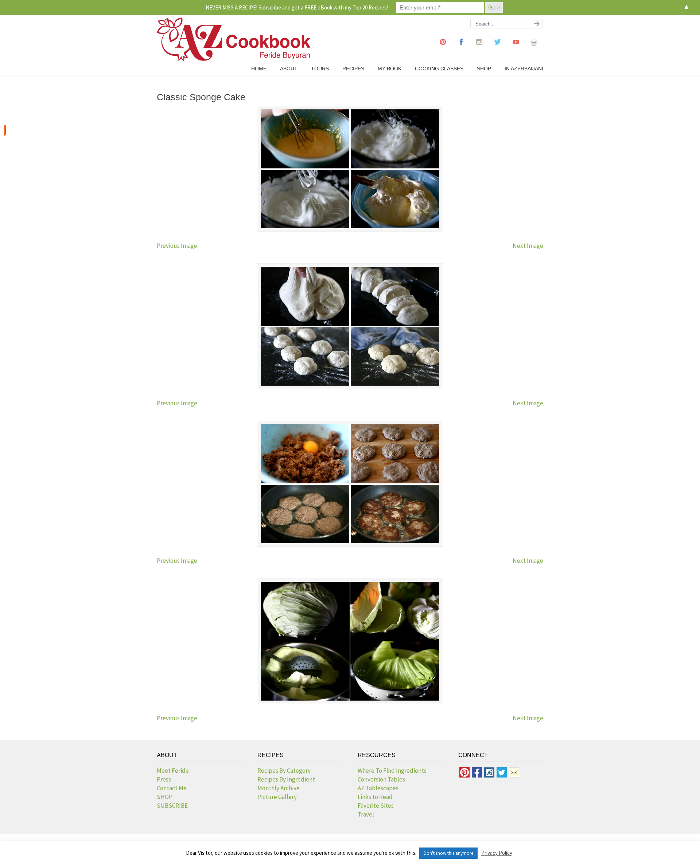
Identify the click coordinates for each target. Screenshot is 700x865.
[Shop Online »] (5, 130)
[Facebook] (461, 49)
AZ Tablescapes (378, 788)
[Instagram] (479, 49)
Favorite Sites (376, 806)
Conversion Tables (381, 779)
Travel (366, 814)
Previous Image (177, 246)
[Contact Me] (534, 49)
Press (164, 779)
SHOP (164, 797)
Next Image (528, 246)
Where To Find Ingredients (392, 771)
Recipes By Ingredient (286, 779)
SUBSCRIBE (172, 806)
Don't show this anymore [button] (448, 853)
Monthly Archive (278, 788)
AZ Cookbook (233, 39)
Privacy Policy (496, 852)
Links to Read (375, 797)
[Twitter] (498, 49)
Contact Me (172, 788)
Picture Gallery (277, 797)
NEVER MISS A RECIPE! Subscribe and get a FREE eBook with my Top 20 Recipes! (297, 7)
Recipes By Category (284, 771)
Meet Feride (173, 771)
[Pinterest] (443, 49)
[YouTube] (516, 49)
